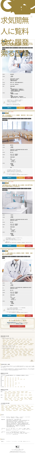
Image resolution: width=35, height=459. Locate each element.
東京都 (17, 346)
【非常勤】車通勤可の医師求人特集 (10, 426)
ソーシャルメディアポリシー (9, 433)
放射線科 (20, 354)
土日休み (22, 405)
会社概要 (21, 432)
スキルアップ (7, 429)
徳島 (7, 385)
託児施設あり (3, 410)
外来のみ (32, 406)
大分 (13, 386)
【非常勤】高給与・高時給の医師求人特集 (11, 423)
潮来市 (7, 341)
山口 (15, 384)
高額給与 (19, 405)
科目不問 (13, 356)
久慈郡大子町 (27, 343)
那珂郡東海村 (21, 343)
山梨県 (24, 346)
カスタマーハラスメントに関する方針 (19, 433)
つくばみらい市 (24, 342)
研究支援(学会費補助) (13, 405)
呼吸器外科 (29, 351)
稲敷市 (28, 341)
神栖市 (13, 342)
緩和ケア (12, 355)
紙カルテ (18, 407)
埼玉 (13, 379)
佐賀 (7, 386)
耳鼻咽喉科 (4, 354)
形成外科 (4, 352)
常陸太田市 (4, 340)
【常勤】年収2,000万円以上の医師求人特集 (11, 421)
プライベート (15, 429)
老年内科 (19, 350)
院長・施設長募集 (11, 406)
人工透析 (4, 355)
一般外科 (12, 351)
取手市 (19, 340)
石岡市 (17, 339)
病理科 (16, 355)
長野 (5, 380)
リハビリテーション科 (10, 354)
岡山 (7, 384)
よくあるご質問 (8, 417)
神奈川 (21, 379)
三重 (13, 381)
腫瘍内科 (27, 350)
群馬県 (7, 346)
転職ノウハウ (21, 428)
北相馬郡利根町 (30, 344)
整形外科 (16, 351)
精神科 (29, 352)
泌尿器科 (24, 353)
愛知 (10, 381)
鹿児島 (21, 386)
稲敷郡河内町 (9, 344)
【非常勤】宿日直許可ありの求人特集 (10, 424)
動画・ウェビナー (28, 429)
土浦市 (10, 339)
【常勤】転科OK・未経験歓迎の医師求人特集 (22, 422)
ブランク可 (13, 409)
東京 (15, 379)
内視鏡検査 (24, 410)
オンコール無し (7, 405)
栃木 (5, 379)
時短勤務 (6, 407)
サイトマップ (7, 431)
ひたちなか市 (30, 340)
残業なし (21, 408)
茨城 (7, 379)
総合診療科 (16, 354)
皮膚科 (32, 352)
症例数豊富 (10, 407)
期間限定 (30, 408)
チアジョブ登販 (20, 441)
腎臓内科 (26, 391)
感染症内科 (31, 350)
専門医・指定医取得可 (9, 410)
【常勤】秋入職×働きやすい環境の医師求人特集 (12, 420)
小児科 (14, 353)
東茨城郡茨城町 (5, 343)
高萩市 (8, 340)
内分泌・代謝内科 (7, 392)
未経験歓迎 (19, 406)
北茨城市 (12, 340)
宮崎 (18, 386)
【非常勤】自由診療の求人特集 (10, 425)
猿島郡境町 (25, 344)
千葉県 (14, 346)
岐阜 (5, 381)
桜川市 (9, 342)
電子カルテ (14, 407)
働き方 (14, 428)
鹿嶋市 (4, 341)
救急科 (20, 353)
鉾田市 (19, 342)
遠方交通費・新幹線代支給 (15, 408)
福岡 (5, 386)
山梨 (24, 379)
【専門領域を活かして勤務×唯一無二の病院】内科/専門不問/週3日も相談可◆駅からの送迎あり (17, 186)
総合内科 (11, 350)
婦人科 (4, 353)
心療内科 (23, 350)
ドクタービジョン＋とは (15, 430)
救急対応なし (28, 406)
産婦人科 (7, 353)
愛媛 (10, 385)
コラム (9, 428)
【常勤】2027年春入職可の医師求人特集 (24, 420)
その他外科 (25, 352)
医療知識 (28, 428)
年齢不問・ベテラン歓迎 (4, 406)
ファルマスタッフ (8, 441)
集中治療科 (25, 355)
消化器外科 (20, 351)
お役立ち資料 (23, 429)
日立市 (7, 339)
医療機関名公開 (29, 410)
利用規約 (26, 433)
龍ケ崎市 (24, 339)
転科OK (16, 406)
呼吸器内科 (9, 391)
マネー (11, 429)
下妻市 (27, 339)
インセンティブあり (23, 407)
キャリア (17, 428)
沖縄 (24, 386)
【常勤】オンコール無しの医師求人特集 (11, 422)
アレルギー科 (20, 355)
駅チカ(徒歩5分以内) (22, 409)
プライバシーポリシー (9, 434)
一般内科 (6, 391)
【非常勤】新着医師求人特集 (17, 419)
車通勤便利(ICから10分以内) (29, 409)
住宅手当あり (3, 408)
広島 (13, 384)
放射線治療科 (30, 354)
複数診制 (2, 407)
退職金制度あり (8, 408)
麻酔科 (11, 353)
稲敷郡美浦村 (32, 343)
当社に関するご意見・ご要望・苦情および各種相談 (12, 432)
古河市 (14, 339)
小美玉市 (28, 342)
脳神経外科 (25, 351)
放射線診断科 (25, 354)
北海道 (5, 376)
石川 (13, 380)
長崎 (10, 386)
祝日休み (20, 410)
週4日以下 (2, 405)
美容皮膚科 (28, 353)
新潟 (7, 380)
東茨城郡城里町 (16, 343)
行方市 (16, 342)
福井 (15, 380)
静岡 (7, 381)
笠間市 (15, 340)
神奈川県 (20, 346)
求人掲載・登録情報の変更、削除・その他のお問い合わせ (18, 431)
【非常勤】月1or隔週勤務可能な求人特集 (23, 423)
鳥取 (5, 384)
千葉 (18, 379)
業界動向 (25, 428)
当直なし (24, 406)
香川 (5, 385)
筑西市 (21, 341)
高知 (13, 385)
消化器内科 (14, 391)
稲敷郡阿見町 (4, 344)
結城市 (20, 339)
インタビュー (19, 429)
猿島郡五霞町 (20, 344)
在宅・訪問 (26, 405)
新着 (11, 428)
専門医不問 (2, 409)
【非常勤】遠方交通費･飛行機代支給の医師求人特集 (23, 424)
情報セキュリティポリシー (26, 432)
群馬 (10, 379)
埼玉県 (10, 346)
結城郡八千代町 (15, 344)
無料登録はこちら (13, 417)
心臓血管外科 (8, 352)
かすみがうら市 (5, 342)
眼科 (17, 353)
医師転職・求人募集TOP (20, 417)
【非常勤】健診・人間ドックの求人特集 (20, 425)
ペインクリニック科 (30, 355)
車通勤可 (17, 409)
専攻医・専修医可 (8, 409)
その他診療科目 (8, 356)
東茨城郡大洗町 (10, 343)
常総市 (31, 339)
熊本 (15, 386)
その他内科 (8, 351)
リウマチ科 (8, 355)
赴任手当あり (29, 407)
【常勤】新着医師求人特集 (9, 419)
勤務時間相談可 (25, 408)
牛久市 (22, 340)
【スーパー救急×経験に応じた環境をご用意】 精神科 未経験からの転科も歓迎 (17, 254)
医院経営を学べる (15, 410)
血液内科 (15, 350)
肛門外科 (21, 352)
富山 (10, 380)
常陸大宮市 (14, 341)
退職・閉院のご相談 (15, 434)
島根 (10, 384)
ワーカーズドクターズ (14, 441)
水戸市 (4, 339)
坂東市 (25, 341)
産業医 (4, 356)
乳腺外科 (13, 352)
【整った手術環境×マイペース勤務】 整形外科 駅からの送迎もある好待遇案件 (17, 116)
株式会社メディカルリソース (26, 441)
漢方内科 (4, 351)
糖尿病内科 (18, 391)
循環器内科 (22, 391)
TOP (6, 428)
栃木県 (4, 346)
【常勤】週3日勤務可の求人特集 (22, 421)
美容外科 (17, 352)
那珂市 (18, 341)
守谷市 (10, 341)
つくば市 (26, 340)
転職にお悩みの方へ (8, 430)
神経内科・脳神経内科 (6, 350)
